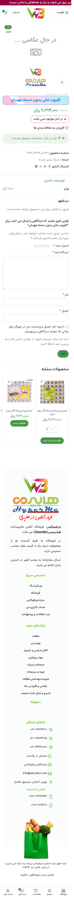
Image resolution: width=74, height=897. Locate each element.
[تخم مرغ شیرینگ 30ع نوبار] (19, 392)
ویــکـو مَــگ (35, 586)
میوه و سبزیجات (36, 672)
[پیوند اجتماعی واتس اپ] (41, 166)
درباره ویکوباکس (36, 600)
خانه (67, 94)
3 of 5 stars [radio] (41, 245)
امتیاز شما (61, 245)
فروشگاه (35, 593)
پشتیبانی (16, 12)
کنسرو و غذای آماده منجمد (36, 693)
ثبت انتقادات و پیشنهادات (36, 614)
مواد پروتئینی (35, 658)
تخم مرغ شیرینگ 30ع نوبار (19, 411)
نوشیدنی (36, 643)
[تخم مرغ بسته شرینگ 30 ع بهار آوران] (52, 392)
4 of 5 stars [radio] (38, 245)
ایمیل (64, 311)
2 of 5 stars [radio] (45, 245)
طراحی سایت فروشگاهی (41, 875)
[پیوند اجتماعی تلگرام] (36, 166)
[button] (52, 440)
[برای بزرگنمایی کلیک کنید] (62, 82)
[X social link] (49, 166)
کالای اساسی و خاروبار (36, 650)
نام (66, 294)
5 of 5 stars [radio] (35, 245)
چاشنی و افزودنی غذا (35, 686)
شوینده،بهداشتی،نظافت (35, 679)
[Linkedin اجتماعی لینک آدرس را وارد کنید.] (45, 166)
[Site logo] (35, 12)
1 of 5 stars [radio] (48, 245)
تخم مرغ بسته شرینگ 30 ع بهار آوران (52, 412)
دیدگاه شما (60, 252)
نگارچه (23, 875)
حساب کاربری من (35, 607)
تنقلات (35, 636)
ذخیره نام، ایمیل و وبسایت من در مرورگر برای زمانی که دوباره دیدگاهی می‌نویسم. (39, 329)
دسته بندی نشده (53, 94)
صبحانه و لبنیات (35, 665)
